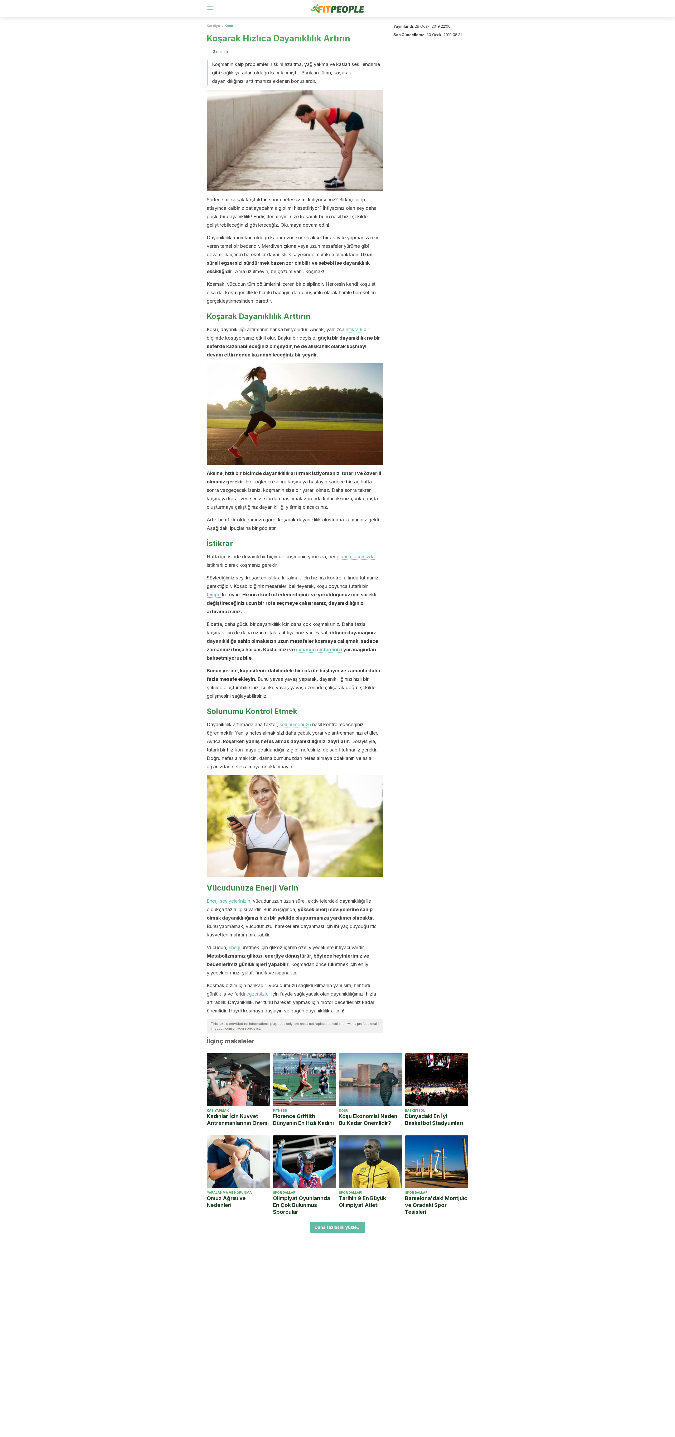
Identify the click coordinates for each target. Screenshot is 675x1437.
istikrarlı (354, 329)
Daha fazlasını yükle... (338, 1227)
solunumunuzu (295, 724)
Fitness (280, 1110)
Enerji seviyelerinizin (228, 901)
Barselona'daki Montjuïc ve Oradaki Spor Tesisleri (436, 1205)
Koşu (229, 26)
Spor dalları (284, 1193)
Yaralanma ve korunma (229, 1193)
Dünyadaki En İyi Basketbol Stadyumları (434, 1119)
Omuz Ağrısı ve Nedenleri (226, 1201)
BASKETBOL (415, 1110)
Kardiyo (213, 26)
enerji (234, 947)
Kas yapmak (218, 1110)
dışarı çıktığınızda (356, 556)
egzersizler (258, 994)
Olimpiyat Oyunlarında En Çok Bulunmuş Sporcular (301, 1205)
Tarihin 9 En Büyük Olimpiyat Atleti (362, 1201)
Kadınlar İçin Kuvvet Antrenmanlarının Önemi (238, 1119)
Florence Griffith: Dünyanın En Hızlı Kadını (303, 1119)
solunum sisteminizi (319, 649)
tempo (214, 594)
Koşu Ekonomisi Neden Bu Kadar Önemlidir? (368, 1119)
